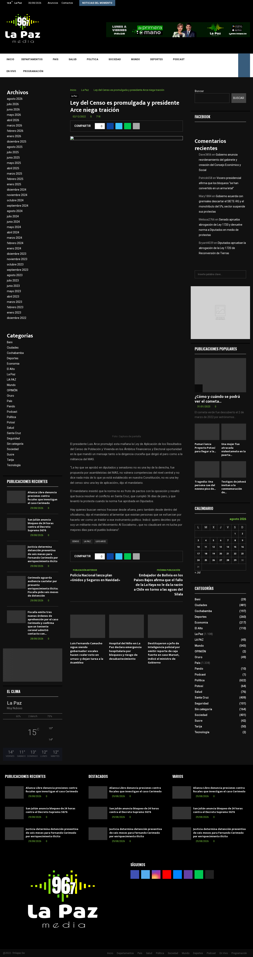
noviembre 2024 (17, 195)
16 (242, 547)
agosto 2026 (15, 98)
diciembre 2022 (16, 317)
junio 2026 (13, 109)
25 (206, 560)
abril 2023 (13, 296)
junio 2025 (13, 157)
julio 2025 (13, 152)
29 (235, 560)
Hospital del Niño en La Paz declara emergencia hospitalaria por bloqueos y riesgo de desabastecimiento (125, 651)
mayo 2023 (14, 291)
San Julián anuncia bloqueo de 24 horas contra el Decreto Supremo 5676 (41, 525)
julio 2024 (13, 216)
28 (228, 560)
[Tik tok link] (249, 3)
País (55, 59)
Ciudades (13, 347)
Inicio (10, 59)
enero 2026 (14, 136)
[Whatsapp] (227, 65)
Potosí (11, 422)
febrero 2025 (15, 179)
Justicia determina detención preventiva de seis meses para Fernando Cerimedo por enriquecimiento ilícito (43, 554)
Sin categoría (15, 443)
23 (242, 553)
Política (92, 59)
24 (198, 560)
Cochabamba (15, 352)
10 (198, 547)
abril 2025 (13, 168)
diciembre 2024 (16, 189)
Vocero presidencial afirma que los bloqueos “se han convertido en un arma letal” (220, 183)
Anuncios (53, 3)
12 (213, 547)
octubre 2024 (15, 200)
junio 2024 (13, 221)
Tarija (10, 459)
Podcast (179, 59)
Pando (11, 406)
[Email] (216, 65)
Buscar (199, 91)
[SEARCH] (242, 274)
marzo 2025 (14, 173)
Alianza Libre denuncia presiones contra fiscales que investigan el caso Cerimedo (42, 498)
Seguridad (13, 438)
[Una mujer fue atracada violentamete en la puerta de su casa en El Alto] (233, 432)
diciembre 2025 (16, 141)
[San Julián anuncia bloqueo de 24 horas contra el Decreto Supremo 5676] (16, 524)
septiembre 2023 (17, 269)
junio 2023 (13, 285)
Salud (72, 59)
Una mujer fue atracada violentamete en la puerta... (233, 449)
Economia (13, 363)
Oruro (10, 395)
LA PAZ (87, 541)
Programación (33, 71)
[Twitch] (222, 65)
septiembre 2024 (17, 205)
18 (206, 553)
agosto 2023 (15, 275)
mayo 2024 (14, 227)
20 (220, 553)
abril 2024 (13, 232)
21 (228, 553)
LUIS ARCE (101, 541)
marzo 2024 (14, 237)
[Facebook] (193, 65)
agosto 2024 (15, 211)
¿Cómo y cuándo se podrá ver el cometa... (217, 399)
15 (235, 547)
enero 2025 (14, 184)
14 (228, 547)
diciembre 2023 (16, 253)
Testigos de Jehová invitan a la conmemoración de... (233, 487)
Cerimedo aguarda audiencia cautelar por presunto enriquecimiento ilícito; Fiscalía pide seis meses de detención (43, 586)
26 (213, 560)
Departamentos (31, 59)
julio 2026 (13, 104)
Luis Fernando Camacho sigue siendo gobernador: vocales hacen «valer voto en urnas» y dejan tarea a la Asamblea (86, 653)
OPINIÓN (12, 390)
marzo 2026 (14, 125)
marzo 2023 (14, 301)
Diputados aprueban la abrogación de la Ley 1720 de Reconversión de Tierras (222, 248)
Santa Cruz (14, 433)
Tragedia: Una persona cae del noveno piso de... (205, 485)
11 (206, 547)
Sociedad (115, 59)
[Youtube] (210, 65)
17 (198, 553)
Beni (9, 342)
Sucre (10, 454)
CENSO (75, 541)
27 (220, 560)
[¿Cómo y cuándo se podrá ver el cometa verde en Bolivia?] (220, 375)
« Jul (197, 572)
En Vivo (11, 71)
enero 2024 (14, 248)
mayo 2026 (14, 114)
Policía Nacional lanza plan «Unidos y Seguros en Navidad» (95, 577)
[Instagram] (205, 65)
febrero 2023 (15, 307)
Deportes (156, 59)
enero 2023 (14, 312)
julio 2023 (13, 280)
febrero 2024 (15, 243)
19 (213, 553)
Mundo (135, 59)
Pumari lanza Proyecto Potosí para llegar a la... (205, 447)
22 (235, 553)
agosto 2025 (15, 146)
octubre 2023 (15, 264)
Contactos (67, 3)
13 (220, 547)
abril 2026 (13, 120)
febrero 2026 (15, 130)
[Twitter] (199, 65)
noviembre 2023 (17, 259)
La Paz (74, 96)
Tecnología (14, 465)
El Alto (11, 369)
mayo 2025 (14, 162)
